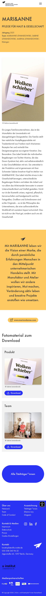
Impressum (6, 526)
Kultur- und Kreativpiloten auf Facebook (35, 524)
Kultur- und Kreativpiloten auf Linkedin (30, 524)
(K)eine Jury (28, 511)
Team (4, 511)
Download (16, 392)
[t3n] (11, 584)
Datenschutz (7, 529)
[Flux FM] (4, 583)
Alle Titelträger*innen (23, 474)
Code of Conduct (8, 514)
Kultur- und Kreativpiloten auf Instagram (25, 524)
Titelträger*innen (30, 508)
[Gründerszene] (33, 584)
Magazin (27, 514)
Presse (4, 532)
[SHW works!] (17, 583)
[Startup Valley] (24, 584)
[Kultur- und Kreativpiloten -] (10, 3)
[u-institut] (9, 567)
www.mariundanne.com (25, 320)
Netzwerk (6, 508)
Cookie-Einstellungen (10, 536)
